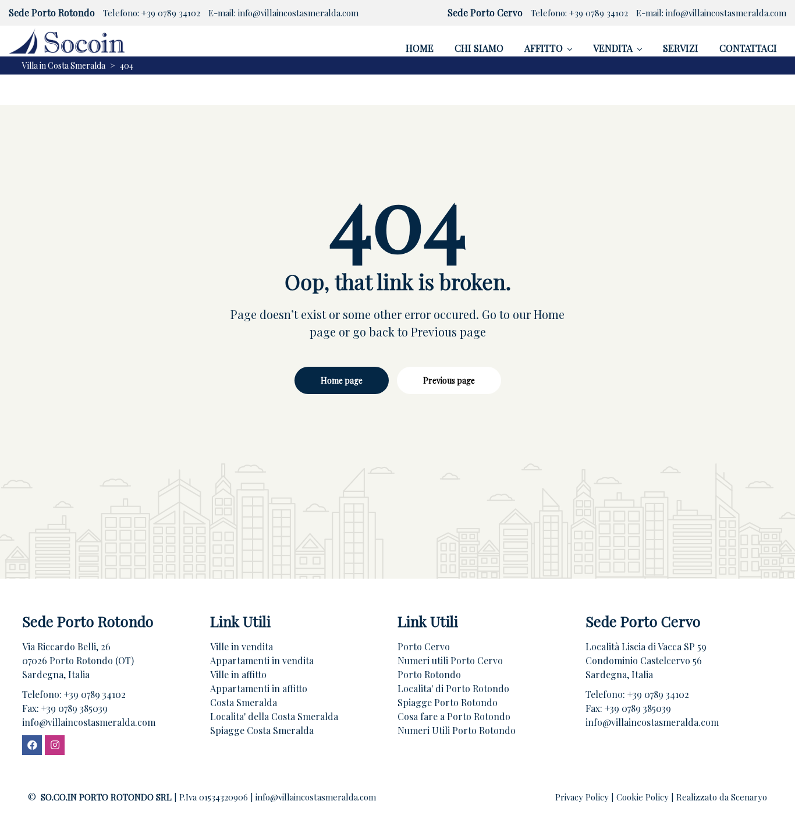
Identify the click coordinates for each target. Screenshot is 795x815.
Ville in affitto (238, 674)
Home (420, 48)
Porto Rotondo (429, 674)
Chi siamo (479, 48)
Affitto (543, 48)
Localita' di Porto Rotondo (453, 688)
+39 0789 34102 (170, 13)
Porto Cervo (424, 646)
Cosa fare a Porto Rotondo (454, 716)
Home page (342, 380)
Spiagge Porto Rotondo (448, 702)
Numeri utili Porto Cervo (450, 660)
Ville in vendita (241, 646)
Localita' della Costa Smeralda (274, 716)
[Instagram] (55, 745)
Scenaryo (749, 797)
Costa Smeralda (243, 702)
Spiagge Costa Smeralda (262, 730)
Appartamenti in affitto (258, 688)
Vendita (613, 48)
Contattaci (748, 48)
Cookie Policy (643, 797)
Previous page (449, 380)
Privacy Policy (583, 797)
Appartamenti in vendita (262, 660)
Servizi (680, 48)
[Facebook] (32, 745)
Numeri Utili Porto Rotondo (457, 730)
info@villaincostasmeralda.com (298, 13)
